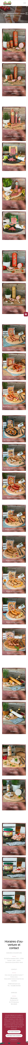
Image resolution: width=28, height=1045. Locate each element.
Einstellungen (14, 1039)
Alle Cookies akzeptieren (14, 1031)
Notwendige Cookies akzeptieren (14, 1035)
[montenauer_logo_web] (11, 3)
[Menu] (24, 3)
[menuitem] (24, 3)
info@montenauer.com (14, 983)
